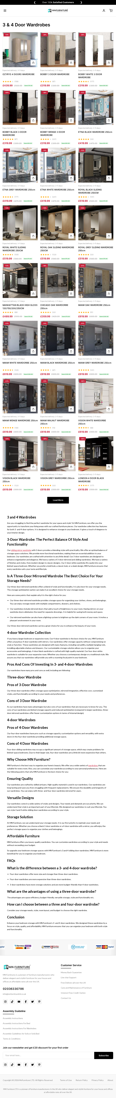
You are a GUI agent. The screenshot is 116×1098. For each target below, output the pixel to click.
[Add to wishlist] (33, 42)
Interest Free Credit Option (73, 993)
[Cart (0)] (111, 11)
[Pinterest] (39, 1001)
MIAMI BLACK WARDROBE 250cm (57, 362)
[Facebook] (25, 1001)
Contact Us (66, 998)
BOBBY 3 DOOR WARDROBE (54, 74)
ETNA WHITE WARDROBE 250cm (57, 189)
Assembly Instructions (13, 1018)
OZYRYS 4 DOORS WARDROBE (19, 74)
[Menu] (5, 10)
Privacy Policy (98, 1080)
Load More (58, 500)
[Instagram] (5, 1001)
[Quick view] (33, 35)
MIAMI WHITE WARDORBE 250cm (20, 362)
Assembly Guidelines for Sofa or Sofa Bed (21, 1033)
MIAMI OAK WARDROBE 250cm (94, 305)
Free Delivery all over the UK (73, 982)
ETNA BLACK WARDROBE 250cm (95, 132)
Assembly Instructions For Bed (16, 1023)
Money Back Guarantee (71, 972)
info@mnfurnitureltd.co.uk (14, 994)
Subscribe (104, 1055)
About (110, 1080)
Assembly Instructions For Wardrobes (19, 1028)
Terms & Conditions (12, 1038)
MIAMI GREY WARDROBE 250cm (94, 362)
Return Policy (82, 1080)
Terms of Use (66, 1080)
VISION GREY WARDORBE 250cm (57, 478)
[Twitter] (32, 1001)
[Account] (104, 11)
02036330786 (13, 988)
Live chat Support (68, 977)
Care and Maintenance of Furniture (76, 988)
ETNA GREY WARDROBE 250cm (19, 189)
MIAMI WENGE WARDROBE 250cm (20, 420)
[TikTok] (12, 1001)
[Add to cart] (33, 62)
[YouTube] (19, 1001)
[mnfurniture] (58, 10)
